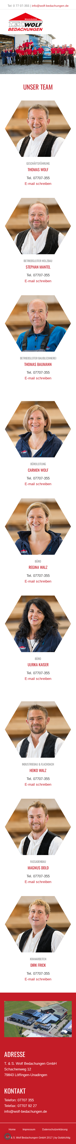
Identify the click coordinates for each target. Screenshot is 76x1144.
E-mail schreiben (38, 184)
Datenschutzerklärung (55, 1129)
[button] (7, 1136)
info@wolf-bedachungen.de (50, 5)
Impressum (29, 1129)
